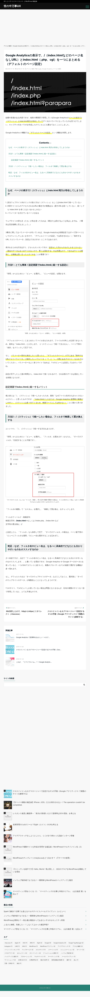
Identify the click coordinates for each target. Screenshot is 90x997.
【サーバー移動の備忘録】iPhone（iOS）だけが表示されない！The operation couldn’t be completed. (49, 803)
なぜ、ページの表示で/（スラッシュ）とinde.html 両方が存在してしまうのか (39, 147)
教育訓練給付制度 (58, 960)
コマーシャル (53, 949)
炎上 (76, 960)
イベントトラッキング (12, 949)
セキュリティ (22, 953)
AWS (32, 943)
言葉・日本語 (9, 963)
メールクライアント (68, 956)
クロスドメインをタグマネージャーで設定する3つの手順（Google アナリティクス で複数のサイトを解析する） (49, 792)
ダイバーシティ (35, 953)
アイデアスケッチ (64, 946)
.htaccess (8, 943)
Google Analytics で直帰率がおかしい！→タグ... (33, 637)
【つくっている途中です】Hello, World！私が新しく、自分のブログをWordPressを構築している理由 (49, 870)
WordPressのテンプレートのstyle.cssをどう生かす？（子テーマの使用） (42, 858)
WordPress (33, 946)
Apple (17, 943)
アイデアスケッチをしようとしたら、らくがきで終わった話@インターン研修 (43, 836)
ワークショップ (10, 960)
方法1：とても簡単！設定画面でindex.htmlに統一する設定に (32, 154)
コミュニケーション (67, 949)
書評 (69, 960)
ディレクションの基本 (50, 953)
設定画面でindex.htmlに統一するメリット (27, 160)
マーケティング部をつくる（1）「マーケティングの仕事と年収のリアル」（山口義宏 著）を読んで (49, 892)
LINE (17, 946)
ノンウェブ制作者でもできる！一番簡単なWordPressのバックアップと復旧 (43, 880)
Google (39, 69)
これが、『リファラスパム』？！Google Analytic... (34, 662)
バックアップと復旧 (11, 956)
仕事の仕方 (22, 960)
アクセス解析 (31, 69)
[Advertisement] (45, 25)
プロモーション (26, 956)
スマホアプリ (9, 953)
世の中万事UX (12, 6)
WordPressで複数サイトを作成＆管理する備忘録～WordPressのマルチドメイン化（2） (48, 847)
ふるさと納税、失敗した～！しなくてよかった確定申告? (26, 924)
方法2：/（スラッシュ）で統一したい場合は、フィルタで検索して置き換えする (40, 166)
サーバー (80, 949)
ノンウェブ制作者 (67, 953)
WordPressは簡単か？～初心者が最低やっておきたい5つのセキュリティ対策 (34, 920)
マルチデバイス (39, 956)
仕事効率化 (33, 960)
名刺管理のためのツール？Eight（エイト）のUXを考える (35, 824)
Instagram (8, 946)
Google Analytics (47, 69)
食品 (19, 963)
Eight (39, 943)
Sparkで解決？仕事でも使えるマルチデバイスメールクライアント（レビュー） (35, 911)
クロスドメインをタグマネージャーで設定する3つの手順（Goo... (38, 650)
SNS (24, 946)
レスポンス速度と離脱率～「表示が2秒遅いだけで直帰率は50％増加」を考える (44, 813)
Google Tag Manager (76, 943)
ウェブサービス (27, 949)
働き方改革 (44, 960)
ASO (25, 943)
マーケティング (53, 956)
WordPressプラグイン (47, 946)
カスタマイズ (41, 949)
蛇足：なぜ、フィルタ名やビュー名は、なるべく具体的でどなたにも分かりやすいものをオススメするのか (44, 174)
